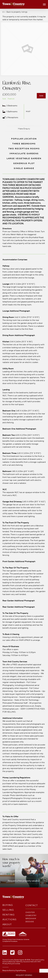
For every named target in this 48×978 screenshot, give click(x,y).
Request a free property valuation (24, 880)
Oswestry (31, 915)
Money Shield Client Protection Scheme (15, 939)
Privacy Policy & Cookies (11, 964)
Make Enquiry (24, 128)
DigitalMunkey (20, 970)
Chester (30, 912)
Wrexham (30, 918)
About (7, 924)
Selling (8, 910)
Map (28, 111)
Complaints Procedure (9, 941)
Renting (8, 914)
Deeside (29, 921)
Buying (7, 905)
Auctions (9, 919)
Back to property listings (17, 12)
